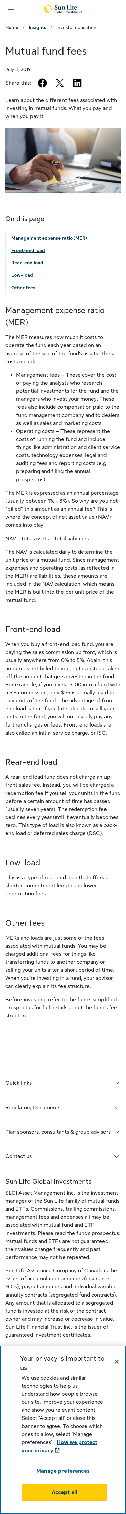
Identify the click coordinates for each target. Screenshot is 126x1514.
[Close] (116, 1361)
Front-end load (28, 250)
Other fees (23, 287)
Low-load (22, 275)
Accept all (64, 1492)
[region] (63, 1430)
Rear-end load (27, 262)
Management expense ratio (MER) (49, 238)
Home (11, 27)
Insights (37, 27)
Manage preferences (63, 1471)
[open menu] (10, 9)
